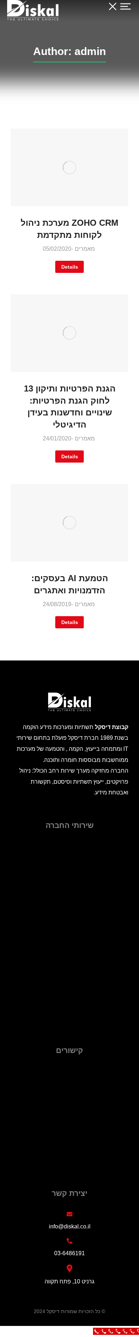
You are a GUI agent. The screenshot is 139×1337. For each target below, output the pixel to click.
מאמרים (85, 249)
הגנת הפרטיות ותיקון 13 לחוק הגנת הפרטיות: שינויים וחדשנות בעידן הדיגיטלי (69, 406)
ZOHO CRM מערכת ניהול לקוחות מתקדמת (69, 229)
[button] (119, 10)
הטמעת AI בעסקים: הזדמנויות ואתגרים (69, 584)
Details (69, 267)
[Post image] (69, 167)
